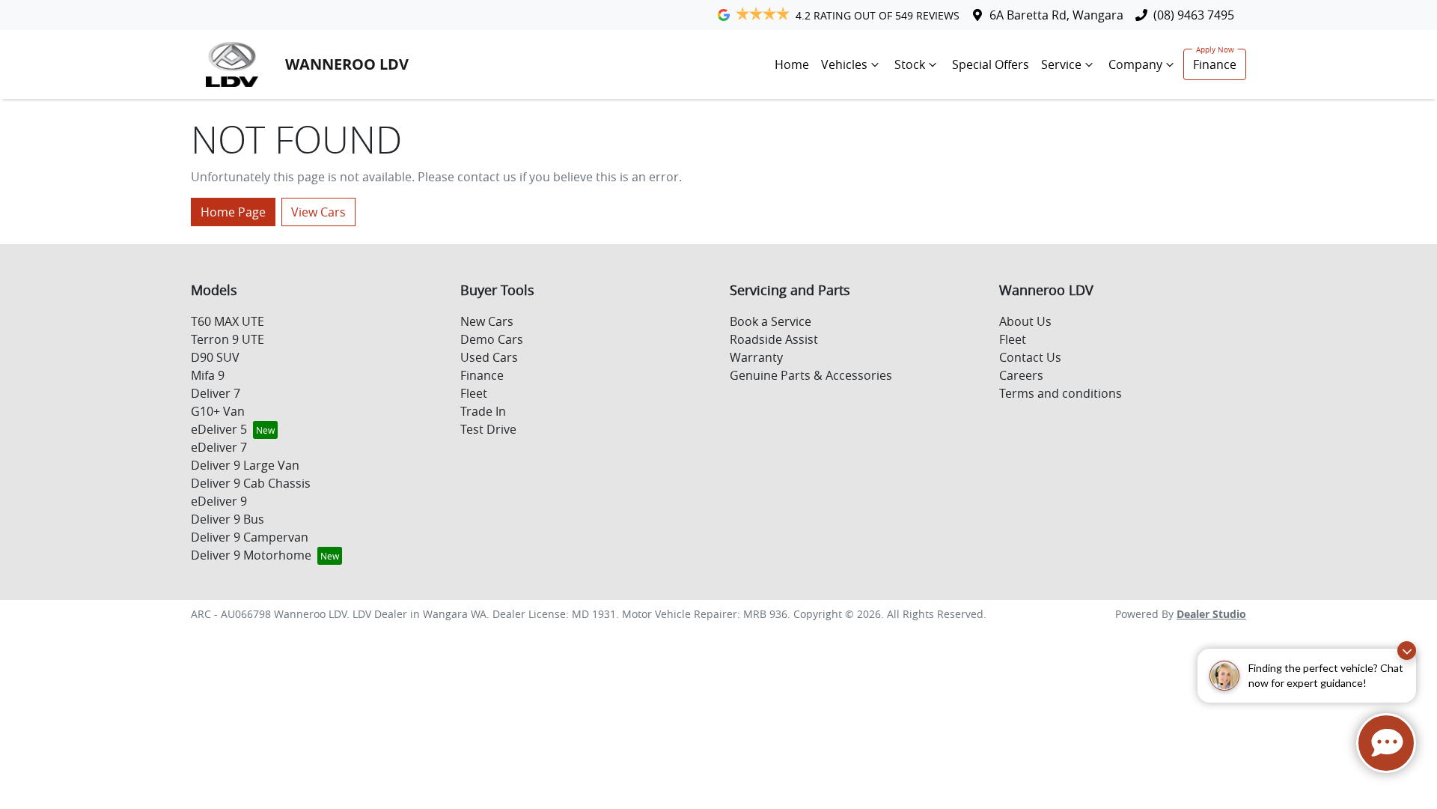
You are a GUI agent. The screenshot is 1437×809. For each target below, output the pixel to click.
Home (792, 64)
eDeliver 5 (219, 429)
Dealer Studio (1211, 614)
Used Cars (489, 357)
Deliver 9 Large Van (245, 465)
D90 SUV (215, 357)
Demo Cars (491, 339)
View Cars (318, 212)
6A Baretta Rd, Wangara (1056, 15)
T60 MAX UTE (227, 321)
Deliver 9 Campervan (249, 537)
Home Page (233, 212)
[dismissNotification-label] (1406, 650)
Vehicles (844, 64)
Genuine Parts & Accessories (811, 375)
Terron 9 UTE (227, 339)
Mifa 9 (208, 375)
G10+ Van (218, 411)
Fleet (473, 393)
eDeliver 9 (219, 501)
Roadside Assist (774, 339)
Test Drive (488, 429)
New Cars (486, 321)
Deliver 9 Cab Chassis (251, 483)
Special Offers (990, 64)
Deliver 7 (215, 393)
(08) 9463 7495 (1193, 15)
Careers (1021, 375)
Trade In (483, 411)
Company (1135, 64)
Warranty (756, 357)
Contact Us (1030, 357)
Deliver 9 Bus (227, 519)
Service (1061, 64)
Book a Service (770, 321)
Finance (1214, 64)
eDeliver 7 (219, 447)
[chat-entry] (1386, 743)
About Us (1025, 321)
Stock (909, 64)
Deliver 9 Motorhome (251, 555)
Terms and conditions (1060, 393)
